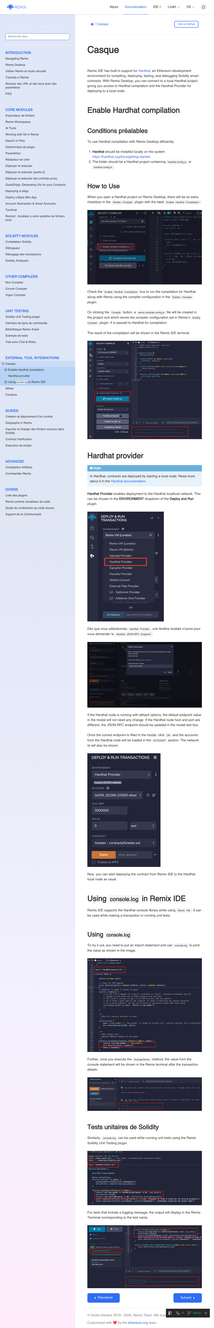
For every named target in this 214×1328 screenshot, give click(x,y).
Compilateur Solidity (18, 242)
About (114, 7)
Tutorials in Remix (17, 77)
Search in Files (15, 141)
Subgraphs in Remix (18, 423)
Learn (172, 7)
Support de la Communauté (23, 514)
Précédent (105, 1297)
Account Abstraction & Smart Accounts (30, 203)
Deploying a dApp (17, 191)
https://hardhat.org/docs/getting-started (121, 157)
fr (189, 7)
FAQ (8, 94)
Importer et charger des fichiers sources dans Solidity (34, 431)
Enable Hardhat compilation (26, 370)
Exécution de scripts (18, 445)
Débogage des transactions (23, 254)
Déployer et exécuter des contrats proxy (31, 178)
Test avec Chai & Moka (20, 342)
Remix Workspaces (18, 122)
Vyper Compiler (15, 295)
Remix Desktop (15, 65)
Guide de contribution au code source (29, 508)
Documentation (135, 7)
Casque (10, 364)
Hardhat (144, 71)
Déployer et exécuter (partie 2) (25, 172)
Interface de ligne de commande (26, 323)
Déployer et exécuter (18, 166)
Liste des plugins (16, 495)
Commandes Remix (18, 473)
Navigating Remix (16, 58)
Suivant (186, 1297)
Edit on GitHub (186, 24)
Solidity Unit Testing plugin (22, 317)
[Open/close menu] (3, 364)
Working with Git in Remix (22, 134)
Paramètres (12, 153)
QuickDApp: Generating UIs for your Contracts (35, 185)
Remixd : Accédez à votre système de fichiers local (35, 218)
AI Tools (10, 128)
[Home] (92, 24)
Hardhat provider (19, 376)
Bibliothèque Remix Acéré (22, 329)
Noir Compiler (14, 282)
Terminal (11, 210)
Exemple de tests (16, 336)
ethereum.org (138, 1323)
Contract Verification (18, 439)
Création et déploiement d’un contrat (29, 416)
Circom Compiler (16, 289)
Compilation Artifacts (18, 467)
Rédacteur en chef (17, 159)
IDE (156, 7)
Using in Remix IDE (26, 382)
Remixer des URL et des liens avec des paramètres (31, 86)
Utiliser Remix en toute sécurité (25, 71)
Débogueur (12, 248)
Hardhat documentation (128, 481)
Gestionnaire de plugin (20, 147)
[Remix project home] (17, 7)
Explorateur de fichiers (19, 115)
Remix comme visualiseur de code (27, 502)
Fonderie (11, 395)
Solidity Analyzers (17, 260)
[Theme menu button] (203, 7)
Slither (9, 388)
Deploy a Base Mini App (21, 197)
